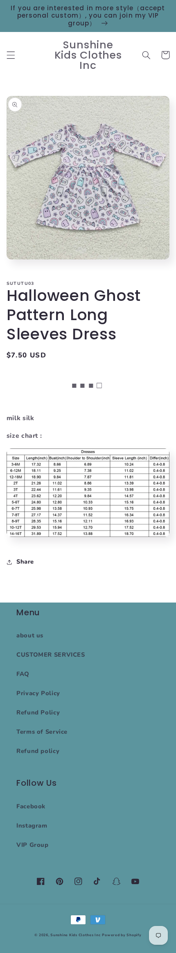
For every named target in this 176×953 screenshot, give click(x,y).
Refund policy (37, 751)
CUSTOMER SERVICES (50, 654)
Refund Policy (38, 712)
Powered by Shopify (121, 935)
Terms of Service (42, 732)
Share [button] (25, 561)
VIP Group (32, 845)
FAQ (22, 674)
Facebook (30, 806)
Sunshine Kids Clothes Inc (75, 935)
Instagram (31, 825)
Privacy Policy (38, 693)
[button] (10, 54)
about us (29, 635)
